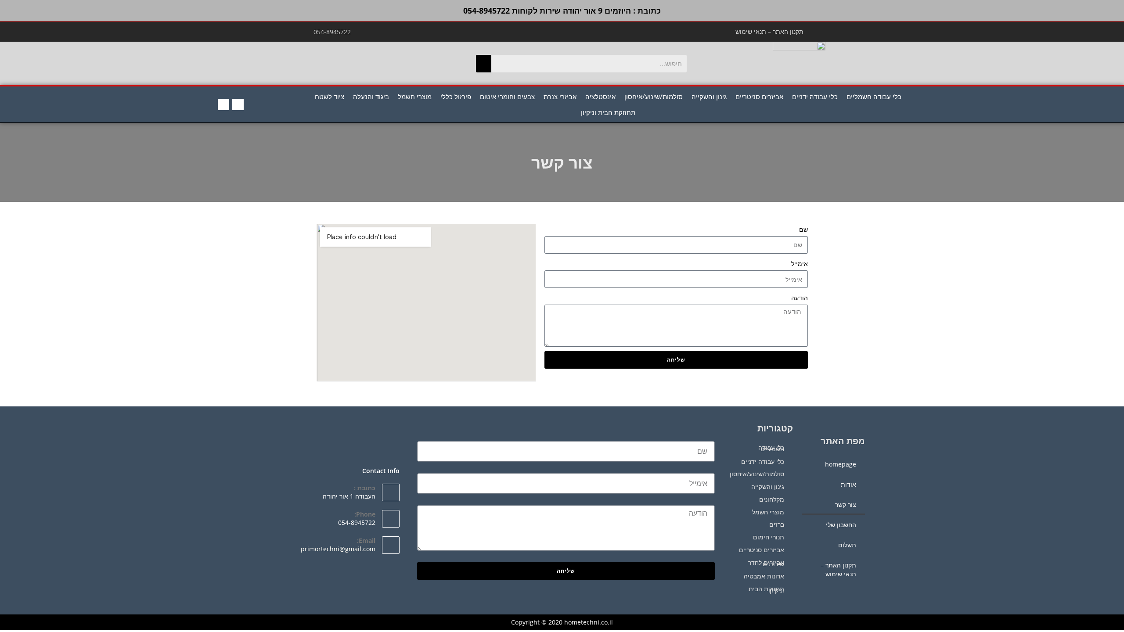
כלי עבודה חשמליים (874, 96)
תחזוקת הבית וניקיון (608, 112)
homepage (840, 464)
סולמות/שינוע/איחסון (653, 96)
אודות (848, 484)
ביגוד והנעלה (371, 96)
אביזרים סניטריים (759, 96)
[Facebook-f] (238, 104)
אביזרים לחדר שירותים (766, 563)
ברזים (776, 524)
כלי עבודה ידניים (815, 96)
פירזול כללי (455, 96)
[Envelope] (223, 104)
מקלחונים (771, 499)
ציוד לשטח (329, 96)
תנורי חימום (768, 537)
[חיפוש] (483, 63)
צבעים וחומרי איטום (507, 96)
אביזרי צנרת (560, 96)
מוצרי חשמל (415, 96)
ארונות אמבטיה (764, 576)
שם (803, 229)
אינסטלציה (600, 96)
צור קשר (845, 504)
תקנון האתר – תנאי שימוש (769, 31)
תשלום (847, 545)
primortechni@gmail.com (338, 549)
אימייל (799, 263)
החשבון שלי (841, 525)
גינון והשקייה (709, 96)
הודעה (799, 298)
